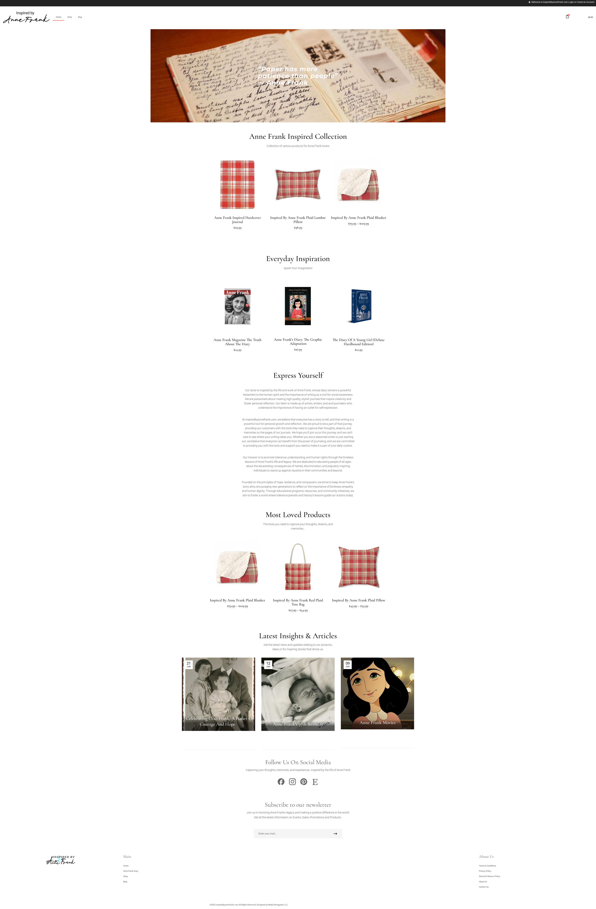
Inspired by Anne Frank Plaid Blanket (358, 217)
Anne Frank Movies (377, 722)
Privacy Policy (485, 871)
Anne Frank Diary (130, 871)
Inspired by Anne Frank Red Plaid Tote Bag (298, 602)
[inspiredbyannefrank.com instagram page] (292, 785)
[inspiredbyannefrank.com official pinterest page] (303, 785)
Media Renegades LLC (278, 905)
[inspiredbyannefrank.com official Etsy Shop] (315, 785)
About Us (483, 881)
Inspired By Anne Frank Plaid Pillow (358, 600)
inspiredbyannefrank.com (227, 905)
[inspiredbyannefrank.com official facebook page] (281, 785)
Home (58, 17)
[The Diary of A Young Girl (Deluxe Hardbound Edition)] (358, 307)
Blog (80, 17)
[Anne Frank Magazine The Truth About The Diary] (237, 307)
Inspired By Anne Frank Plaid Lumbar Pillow (298, 219)
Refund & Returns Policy (489, 876)
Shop (69, 17)
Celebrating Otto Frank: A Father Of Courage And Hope (219, 721)
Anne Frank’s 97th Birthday (298, 724)
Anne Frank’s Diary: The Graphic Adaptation (298, 341)
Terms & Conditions (487, 866)
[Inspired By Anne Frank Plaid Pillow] (358, 567)
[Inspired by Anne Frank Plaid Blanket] (358, 185)
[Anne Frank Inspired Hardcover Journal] (237, 185)
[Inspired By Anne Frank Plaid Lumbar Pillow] (298, 185)
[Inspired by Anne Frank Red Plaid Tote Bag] (298, 567)
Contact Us (484, 887)
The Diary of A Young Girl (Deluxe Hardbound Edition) (359, 342)
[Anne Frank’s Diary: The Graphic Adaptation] (298, 306)
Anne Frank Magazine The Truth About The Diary (237, 342)
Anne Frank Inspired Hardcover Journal (237, 219)
